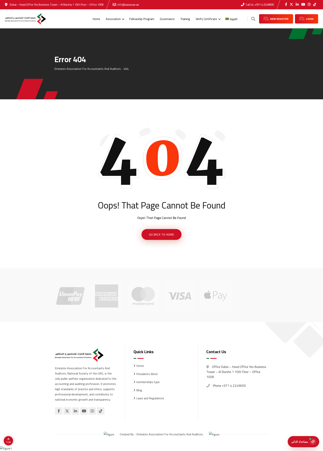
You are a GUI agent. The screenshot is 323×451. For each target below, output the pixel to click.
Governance (167, 19)
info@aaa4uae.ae (128, 4)
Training (185, 19)
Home (96, 19)
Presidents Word (146, 374)
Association (113, 19)
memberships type (148, 382)
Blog (139, 390)
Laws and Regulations (150, 398)
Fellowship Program (141, 19)
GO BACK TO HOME (161, 234)
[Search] (253, 19)
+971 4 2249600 (264, 4)
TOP (8, 442)
